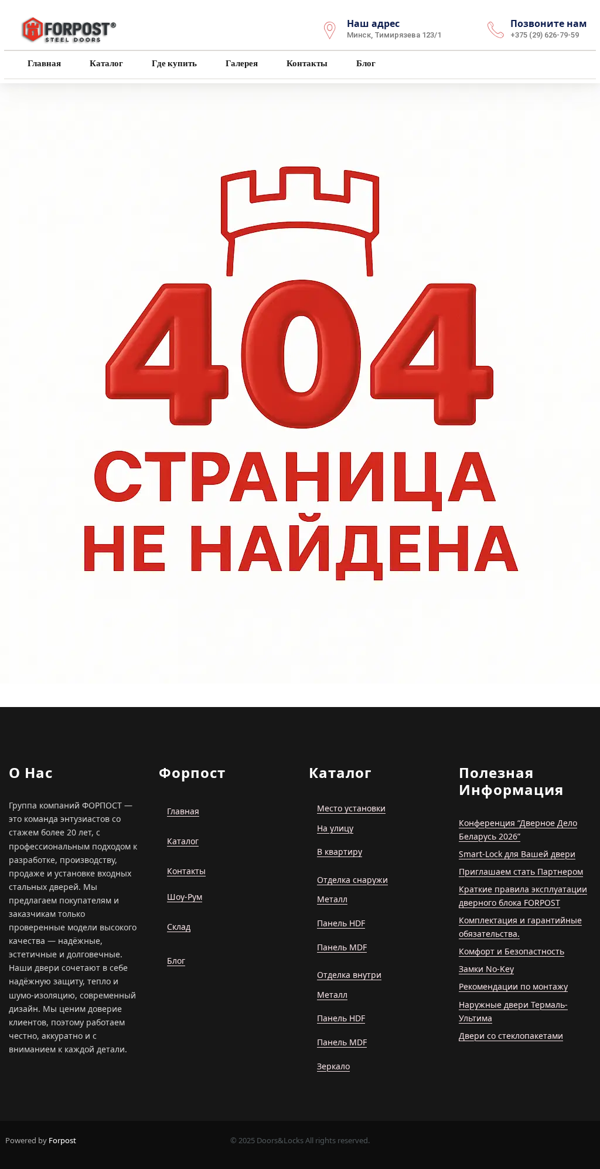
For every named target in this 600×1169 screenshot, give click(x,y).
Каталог (105, 63)
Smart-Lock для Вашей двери (517, 853)
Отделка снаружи (352, 879)
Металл (332, 899)
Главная (43, 63)
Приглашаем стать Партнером (521, 871)
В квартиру (339, 851)
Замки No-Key (486, 968)
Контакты (306, 63)
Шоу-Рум (184, 896)
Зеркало (333, 1066)
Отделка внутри (349, 974)
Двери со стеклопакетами (511, 1035)
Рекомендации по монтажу (513, 986)
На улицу (335, 828)
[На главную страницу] (70, 28)
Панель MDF (342, 947)
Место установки (351, 808)
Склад (178, 926)
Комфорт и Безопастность (511, 951)
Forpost (62, 1140)
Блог (365, 63)
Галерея (241, 63)
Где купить (173, 63)
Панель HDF (341, 923)
